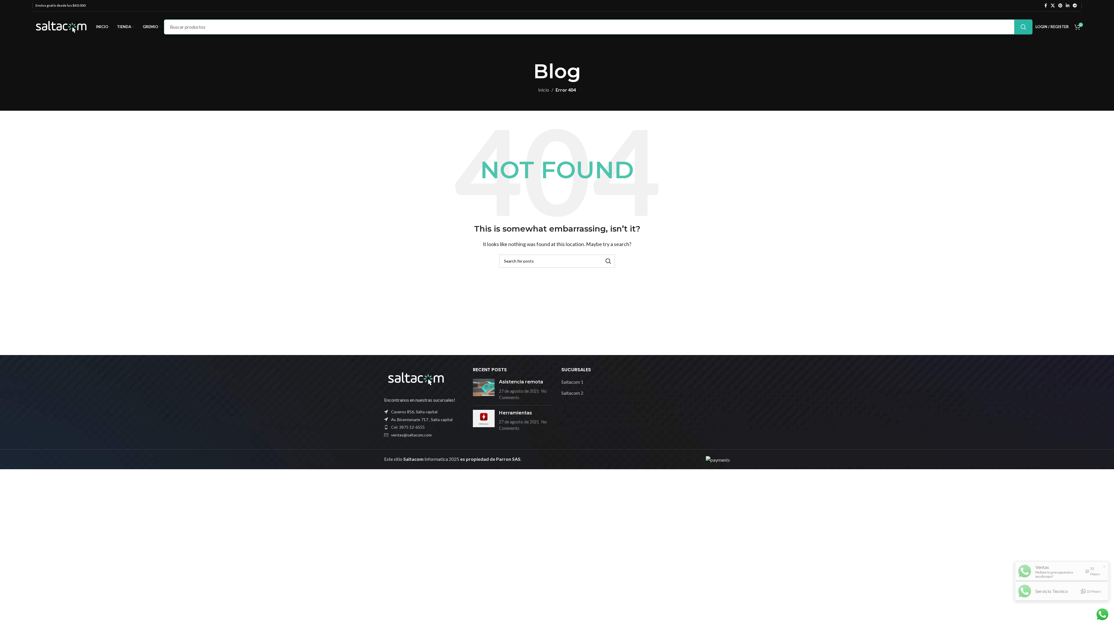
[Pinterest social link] (1060, 6)
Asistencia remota (521, 382)
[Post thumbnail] (484, 390)
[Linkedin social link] (1067, 6)
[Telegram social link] (1075, 6)
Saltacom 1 (572, 382)
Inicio (543, 89)
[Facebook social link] (1045, 6)
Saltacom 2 (572, 393)
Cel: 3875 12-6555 (408, 427)
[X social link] (1053, 6)
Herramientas (515, 413)
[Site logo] (61, 26)
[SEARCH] (1023, 26)
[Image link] (416, 378)
